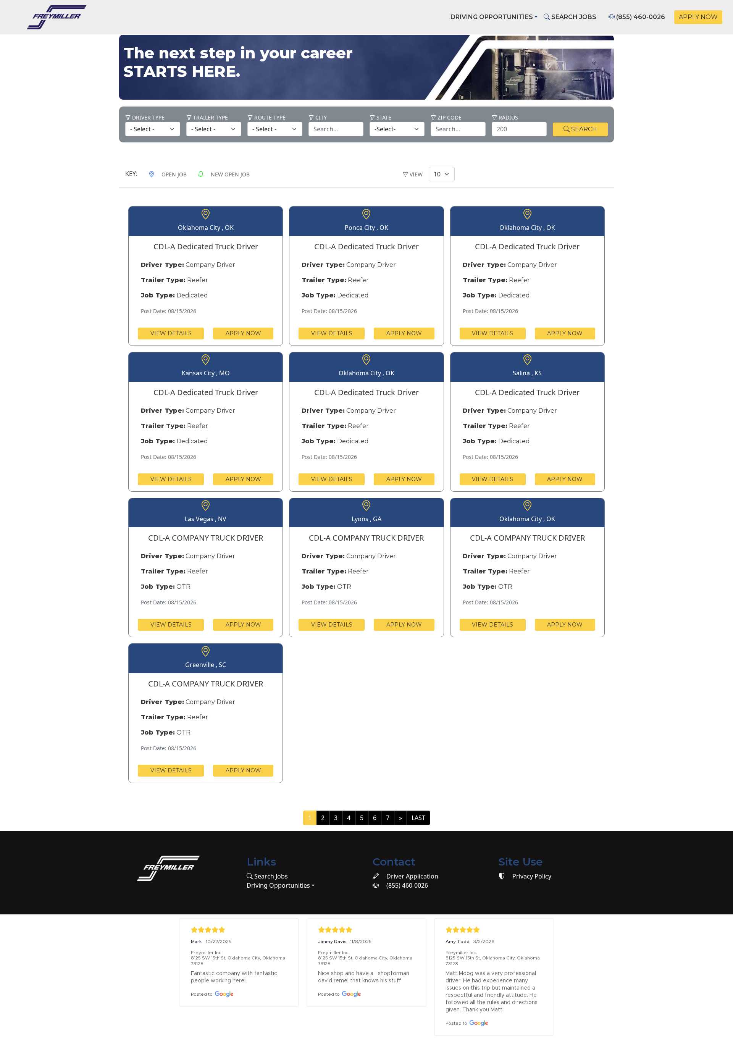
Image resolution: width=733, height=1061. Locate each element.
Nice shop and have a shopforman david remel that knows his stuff (364, 977)
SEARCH (583, 129)
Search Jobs (270, 876)
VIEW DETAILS (171, 333)
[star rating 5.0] (239, 930)
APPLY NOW (698, 17)
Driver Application (411, 876)
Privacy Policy (531, 876)
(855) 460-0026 (640, 17)
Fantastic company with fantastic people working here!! (235, 977)
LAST (418, 818)
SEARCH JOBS (573, 17)
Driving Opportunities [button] (491, 17)
